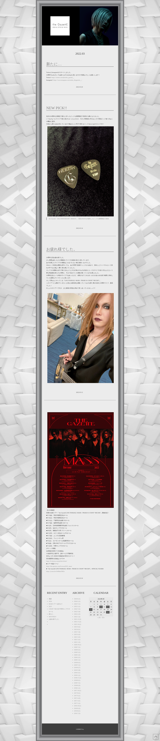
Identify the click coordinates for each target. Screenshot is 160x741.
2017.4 (76, 698)
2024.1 (76, 601)
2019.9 (76, 662)
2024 (50, 601)
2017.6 (76, 695)
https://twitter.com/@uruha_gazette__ (63, 77)
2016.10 (76, 706)
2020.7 (76, 647)
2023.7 (76, 604)
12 (108, 607)
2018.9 (76, 680)
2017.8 (76, 693)
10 (101, 607)
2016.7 (76, 713)
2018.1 (76, 688)
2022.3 (76, 611)
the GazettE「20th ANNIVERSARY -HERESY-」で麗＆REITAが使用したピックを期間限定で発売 (79, 219)
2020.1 (76, 660)
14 (91, 609)
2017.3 (76, 701)
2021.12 (76, 619)
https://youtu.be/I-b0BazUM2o (55, 571)
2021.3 (76, 639)
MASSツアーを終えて (55, 604)
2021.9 (76, 627)
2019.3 (76, 672)
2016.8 (76, 711)
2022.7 (76, 609)
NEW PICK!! (56, 108)
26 (108, 612)
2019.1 (76, 675)
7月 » (103, 617)
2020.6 (76, 650)
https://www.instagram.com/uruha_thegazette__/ (67, 80)
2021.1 (76, 642)
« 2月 (99, 617)
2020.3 (76, 655)
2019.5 (76, 670)
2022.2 (76, 614)
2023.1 (76, 606)
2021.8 (76, 629)
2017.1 (76, 703)
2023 (50, 606)
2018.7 (76, 683)
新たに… (54, 64)
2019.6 (76, 667)
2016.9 (76, 708)
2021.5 (76, 637)
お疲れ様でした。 (61, 249)
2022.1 (76, 617)
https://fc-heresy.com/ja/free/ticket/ (56, 561)
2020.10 (76, 644)
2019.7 (76, 665)
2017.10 (76, 690)
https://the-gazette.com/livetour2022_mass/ (59, 566)
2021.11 (76, 622)
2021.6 (76, 634)
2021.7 (76, 632)
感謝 (50, 599)
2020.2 (76, 657)
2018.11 (76, 678)
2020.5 (76, 652)
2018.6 (76, 685)
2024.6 (76, 599)
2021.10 (76, 624)
